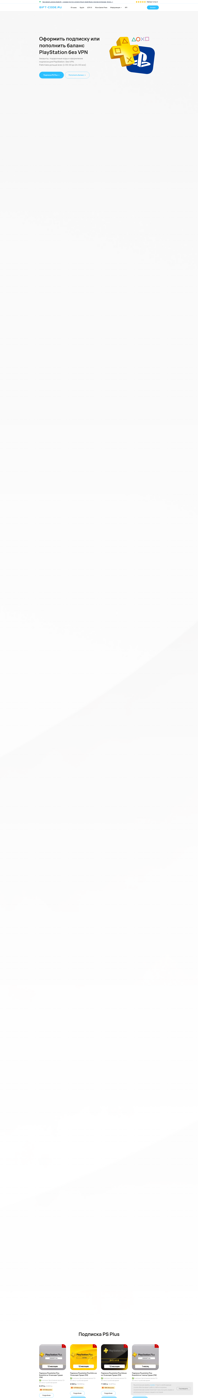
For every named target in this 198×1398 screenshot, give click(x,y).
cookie (152, 1385)
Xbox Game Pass (101, 7)
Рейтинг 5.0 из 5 (152, 2)
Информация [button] (115, 7)
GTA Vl (89, 7)
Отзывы (74, 7)
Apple (82, 7)
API (126, 7)
